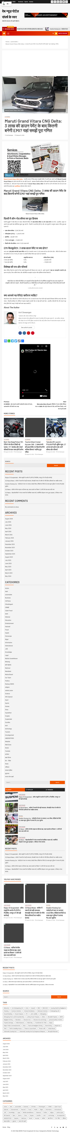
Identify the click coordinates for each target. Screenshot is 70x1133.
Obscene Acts (27, 1019)
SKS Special (8, 697)
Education (8, 620)
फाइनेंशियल (17, 186)
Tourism (7, 732)
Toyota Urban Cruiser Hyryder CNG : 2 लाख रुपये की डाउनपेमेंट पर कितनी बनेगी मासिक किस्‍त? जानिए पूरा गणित (34, 447)
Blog (8, 1127)
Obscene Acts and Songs (39, 1019)
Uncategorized (9, 735)
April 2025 (8, 570)
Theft (5, 1028)
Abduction (6, 1008)
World (7, 748)
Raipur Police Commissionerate (12, 1025)
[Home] (4, 33)
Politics (7, 681)
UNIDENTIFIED (9, 738)
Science (7, 693)
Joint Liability (33, 1014)
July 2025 (8, 560)
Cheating (6, 1011)
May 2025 (8, 566)
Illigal (6, 639)
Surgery (7, 716)
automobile (7, 116)
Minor (43, 1017)
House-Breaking (8, 1014)
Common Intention (16, 1011)
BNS (39, 1008)
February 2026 (9, 538)
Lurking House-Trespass (33, 1017)
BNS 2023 (45, 1008)
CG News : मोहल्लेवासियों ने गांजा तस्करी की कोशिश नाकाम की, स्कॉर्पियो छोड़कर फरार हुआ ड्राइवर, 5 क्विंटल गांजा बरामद (38, 841)
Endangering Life (54, 1011)
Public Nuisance (20, 1022)
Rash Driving (48, 1025)
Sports (26, 1)
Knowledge (8, 652)
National (7, 668)
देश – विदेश (8, 761)
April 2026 (8, 531)
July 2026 (8, 522)
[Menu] (8, 33)
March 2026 (8, 535)
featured (7, 626)
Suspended (8, 719)
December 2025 (10, 544)
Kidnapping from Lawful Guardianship (14, 1017)
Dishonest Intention (42, 1011)
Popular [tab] (30, 789)
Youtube (7, 751)
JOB (6, 649)
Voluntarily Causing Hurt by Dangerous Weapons (32, 1031)
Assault (33, 1008)
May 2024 (8, 576)
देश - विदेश (57, 1118)
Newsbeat (8, 671)
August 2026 (9, 519)
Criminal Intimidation (29, 1011)
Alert (6, 591)
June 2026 (8, 525)
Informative (8, 642)
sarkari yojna (9, 690)
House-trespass (19, 1014)
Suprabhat (8, 713)
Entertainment (9, 623)
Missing (7, 662)
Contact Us (9, 175)
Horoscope (8, 636)
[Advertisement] (35, 63)
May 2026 (8, 528)
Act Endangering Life (17, 1008)
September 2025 (10, 554)
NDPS (61, 1017)
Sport (6, 700)
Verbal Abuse (51, 1028)
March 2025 (8, 573)
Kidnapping (43, 1014)
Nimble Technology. (53, 1131)
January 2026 (9, 541)
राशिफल (7, 767)
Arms (27, 1008)
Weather (7, 741)
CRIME (7, 607)
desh (6, 614)
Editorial (7, 617)
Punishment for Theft (41, 1022)
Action (7, 588)
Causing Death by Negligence (58, 1008)
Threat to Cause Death (30, 1028)
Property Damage (8, 1022)
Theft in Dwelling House (15, 1028)
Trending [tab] (50, 789)
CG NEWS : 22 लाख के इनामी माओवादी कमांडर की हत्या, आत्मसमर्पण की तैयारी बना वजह (18, 404)
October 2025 (9, 551)
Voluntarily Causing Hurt (10, 1031)
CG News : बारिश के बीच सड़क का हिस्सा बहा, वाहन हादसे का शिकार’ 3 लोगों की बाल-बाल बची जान (29, 489)
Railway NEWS (9, 684)
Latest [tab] (9, 789)
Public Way (30, 1022)
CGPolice (8, 601)
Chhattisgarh (9, 604)
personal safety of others (55, 1019)
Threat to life (42, 1028)
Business (20, 1)
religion (7, 687)
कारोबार (7, 754)
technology (8, 729)
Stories (31, 1)
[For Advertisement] (35, 159)
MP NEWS (8, 665)
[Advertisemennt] (46, 15)
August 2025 (9, 557)
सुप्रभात (7, 773)
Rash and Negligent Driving (35, 1025)
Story (6, 709)
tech (6, 725)
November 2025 (10, 547)
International (9, 646)
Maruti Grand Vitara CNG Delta (13, 179)
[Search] (53, 33)
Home (4, 1127)
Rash (24, 1025)
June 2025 (8, 563)
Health (7, 633)
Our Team (8, 677)
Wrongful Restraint (53, 1031)
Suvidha (7, 722)
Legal (6, 655)
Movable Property (52, 1017)
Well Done (8, 745)
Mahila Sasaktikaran (11, 658)
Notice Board (9, 674)
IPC (27, 1014)
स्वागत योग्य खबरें (9, 776)
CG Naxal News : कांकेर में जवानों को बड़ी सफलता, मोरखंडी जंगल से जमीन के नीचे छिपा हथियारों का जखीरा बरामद (33, 481)
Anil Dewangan (9, 135)
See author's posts (26, 327)
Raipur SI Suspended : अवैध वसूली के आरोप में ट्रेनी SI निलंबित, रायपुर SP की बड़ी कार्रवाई (28, 477)
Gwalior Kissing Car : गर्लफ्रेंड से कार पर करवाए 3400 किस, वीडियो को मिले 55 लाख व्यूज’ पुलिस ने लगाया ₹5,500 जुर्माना (40, 819)
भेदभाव (6, 764)
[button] (8, 33)
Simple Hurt (57, 1025)
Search (7, 461)
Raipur (51, 1022)
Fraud (7, 630)
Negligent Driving (8, 1019)
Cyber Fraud (8, 610)
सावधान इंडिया (8, 770)
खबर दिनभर (8, 757)
